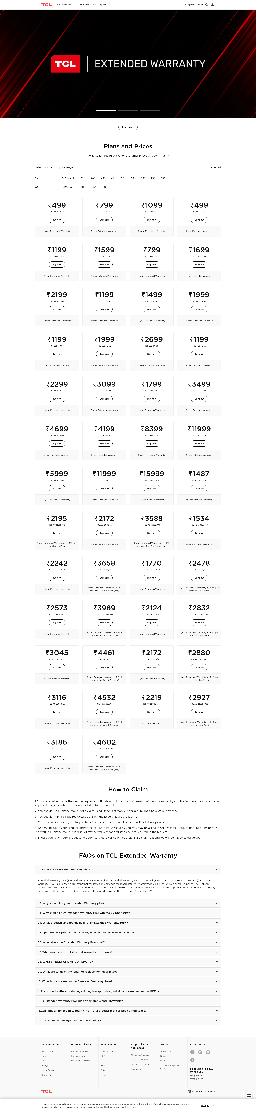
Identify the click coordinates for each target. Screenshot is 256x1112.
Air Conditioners (79, 1051)
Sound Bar (46, 1075)
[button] (106, 110)
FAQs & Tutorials (139, 1059)
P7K (103, 1060)
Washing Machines (80, 1060)
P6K (103, 1065)
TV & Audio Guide (140, 1064)
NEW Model (47, 1051)
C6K (103, 1070)
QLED (44, 1060)
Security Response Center (169, 1067)
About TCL (165, 1051)
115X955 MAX (108, 1051)
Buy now (56, 219)
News (163, 1056)
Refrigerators (78, 1056)
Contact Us (136, 1069)
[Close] (213, 1105)
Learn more (128, 127)
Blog (162, 1060)
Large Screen (48, 1070)
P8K (103, 1056)
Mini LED (46, 1056)
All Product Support (141, 1054)
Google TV (46, 1065)
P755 (103, 1075)
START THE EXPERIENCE (196, 1077)
